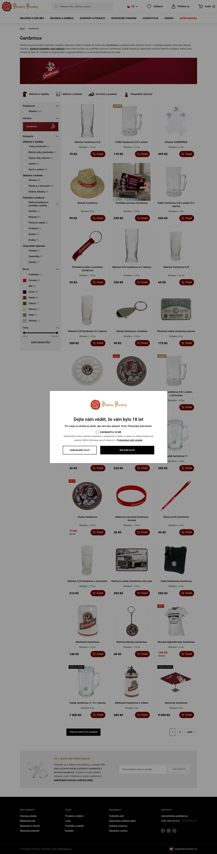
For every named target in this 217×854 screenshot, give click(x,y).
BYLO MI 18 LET (127, 450)
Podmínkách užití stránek (129, 440)
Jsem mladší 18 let (80, 450)
